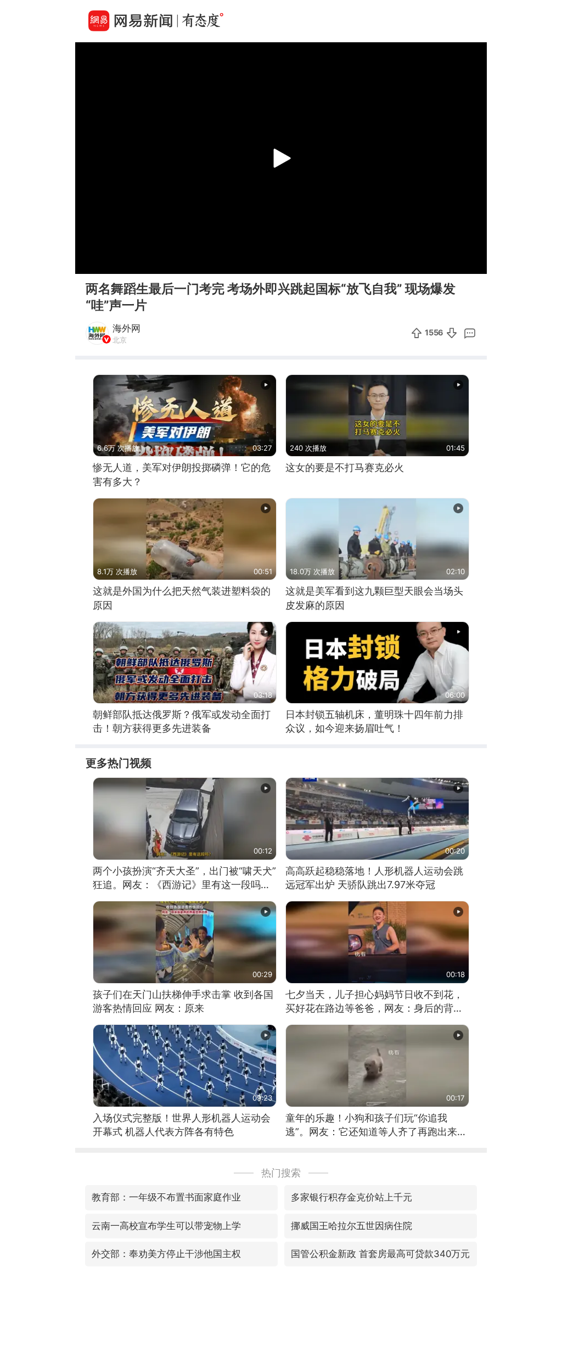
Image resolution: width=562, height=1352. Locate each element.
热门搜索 (281, 1173)
